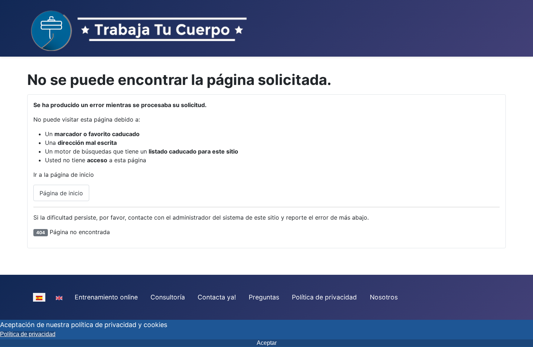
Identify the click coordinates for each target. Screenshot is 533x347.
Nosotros (384, 297)
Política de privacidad (324, 297)
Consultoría (167, 297)
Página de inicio (61, 193)
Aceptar (267, 343)
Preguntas (264, 297)
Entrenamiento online (106, 297)
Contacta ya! (217, 297)
